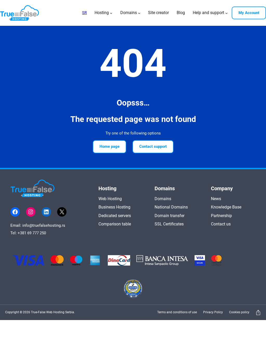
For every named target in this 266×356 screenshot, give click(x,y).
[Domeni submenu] (139, 13)
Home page (109, 146)
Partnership (221, 215)
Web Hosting (110, 198)
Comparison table (114, 224)
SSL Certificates (169, 224)
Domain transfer (169, 215)
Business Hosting (114, 207)
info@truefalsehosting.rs (43, 225)
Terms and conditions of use (177, 312)
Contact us (221, 224)
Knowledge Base (226, 207)
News (216, 198)
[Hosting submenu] (111, 13)
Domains (163, 198)
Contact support (153, 146)
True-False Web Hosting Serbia (52, 312)
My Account (248, 12)
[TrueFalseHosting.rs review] (133, 289)
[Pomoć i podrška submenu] (226, 13)
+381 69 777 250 (32, 233)
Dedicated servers (114, 215)
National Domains (171, 207)
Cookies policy (239, 312)
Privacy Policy (213, 312)
